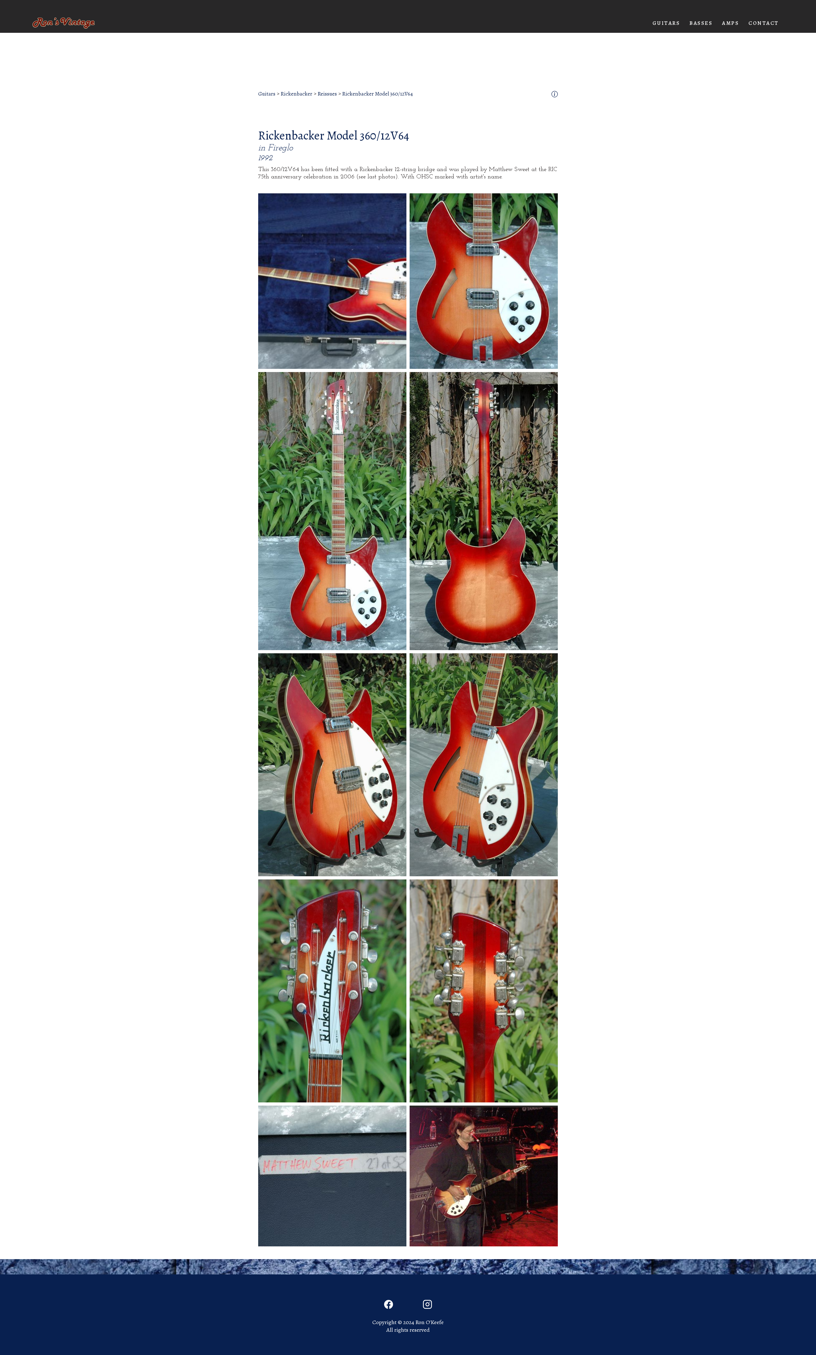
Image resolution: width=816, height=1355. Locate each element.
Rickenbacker (296, 94)
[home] (64, 23)
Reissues (327, 94)
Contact (763, 23)
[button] (666, 23)
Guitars (266, 94)
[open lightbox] (332, 281)
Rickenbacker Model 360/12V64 (377, 94)
